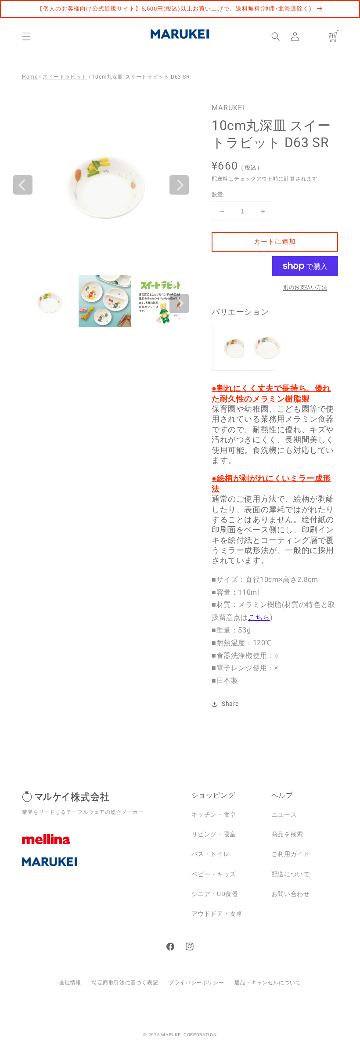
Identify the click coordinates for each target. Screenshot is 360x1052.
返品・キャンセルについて (267, 983)
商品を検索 (287, 834)
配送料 (220, 179)
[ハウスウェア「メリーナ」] (100, 845)
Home (29, 77)
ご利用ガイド (290, 853)
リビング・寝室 (213, 834)
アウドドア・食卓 (217, 913)
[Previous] (22, 185)
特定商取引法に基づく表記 (125, 983)
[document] (101, 185)
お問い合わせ (290, 893)
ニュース (284, 814)
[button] (26, 36)
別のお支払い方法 (305, 287)
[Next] (179, 185)
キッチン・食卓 (213, 814)
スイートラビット (65, 77)
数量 (217, 194)
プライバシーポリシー (196, 983)
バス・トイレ (210, 853)
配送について (290, 874)
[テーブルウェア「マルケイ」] (100, 868)
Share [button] (230, 703)
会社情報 (70, 983)
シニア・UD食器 (214, 893)
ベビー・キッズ (213, 874)
